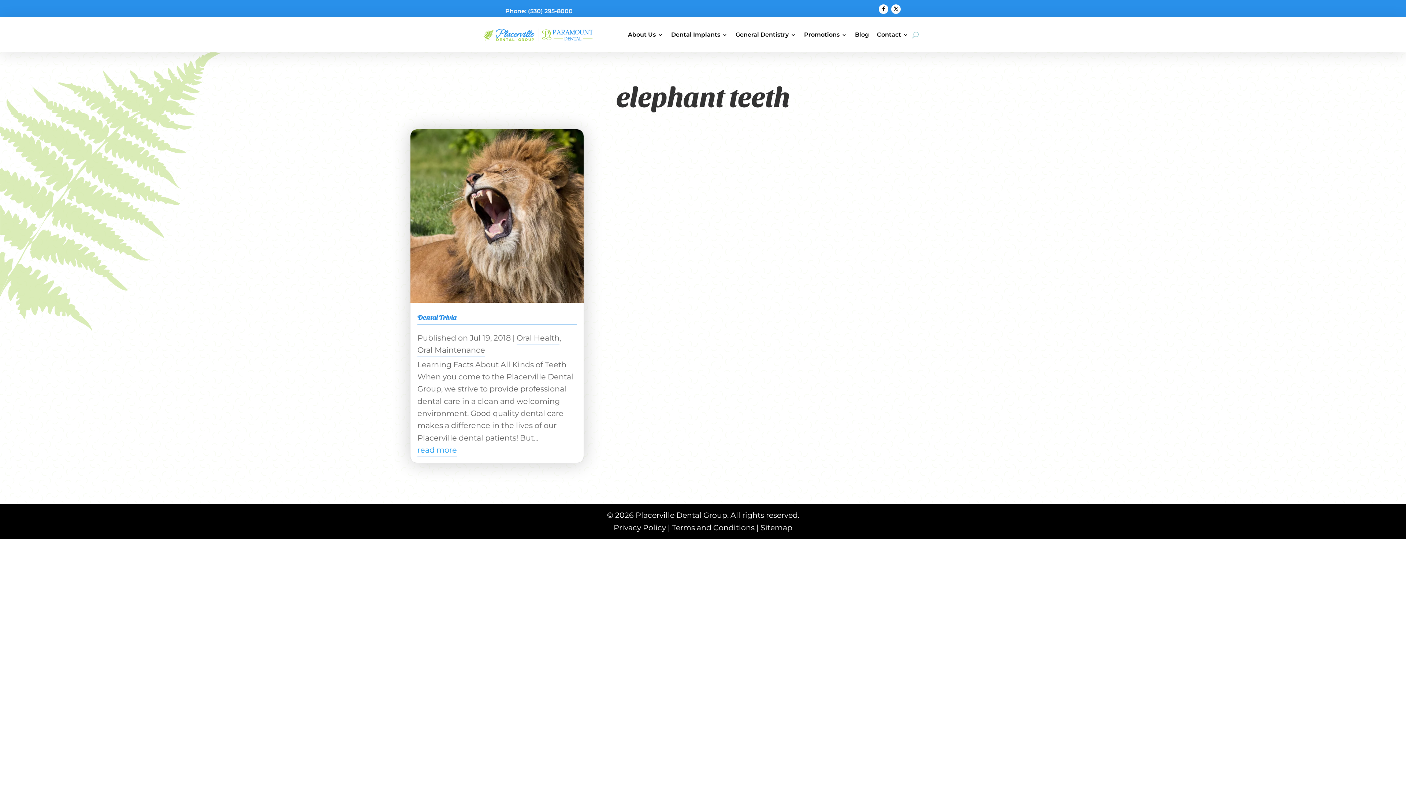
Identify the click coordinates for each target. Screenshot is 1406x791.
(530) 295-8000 (550, 11)
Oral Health (538, 337)
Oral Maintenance (451, 349)
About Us (642, 34)
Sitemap (776, 527)
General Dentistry (762, 34)
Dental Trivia (437, 317)
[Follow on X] (896, 9)
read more (437, 449)
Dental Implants (695, 34)
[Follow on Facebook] (883, 9)
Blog (862, 34)
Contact (889, 34)
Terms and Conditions (713, 527)
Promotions (822, 34)
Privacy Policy (640, 527)
